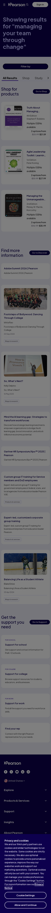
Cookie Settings (25, 895)
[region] (25, 873)
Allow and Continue (25, 904)
